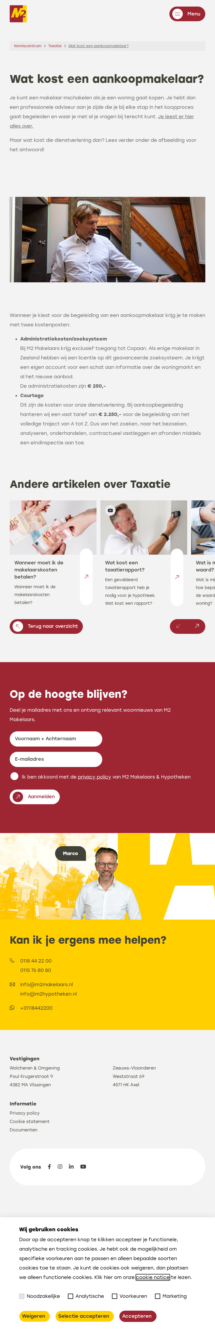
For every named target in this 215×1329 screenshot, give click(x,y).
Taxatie (55, 46)
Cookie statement (30, 1121)
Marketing (175, 1296)
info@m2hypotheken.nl (48, 994)
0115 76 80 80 (35, 970)
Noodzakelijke (43, 1296)
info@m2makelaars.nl (46, 984)
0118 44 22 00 (36, 961)
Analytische (90, 1296)
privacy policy (94, 777)
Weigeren (33, 1316)
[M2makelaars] (18, 15)
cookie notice (153, 1277)
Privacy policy (25, 1113)
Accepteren (137, 1316)
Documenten (23, 1129)
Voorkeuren (133, 1296)
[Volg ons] (49, 1167)
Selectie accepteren (83, 1316)
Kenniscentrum (27, 46)
